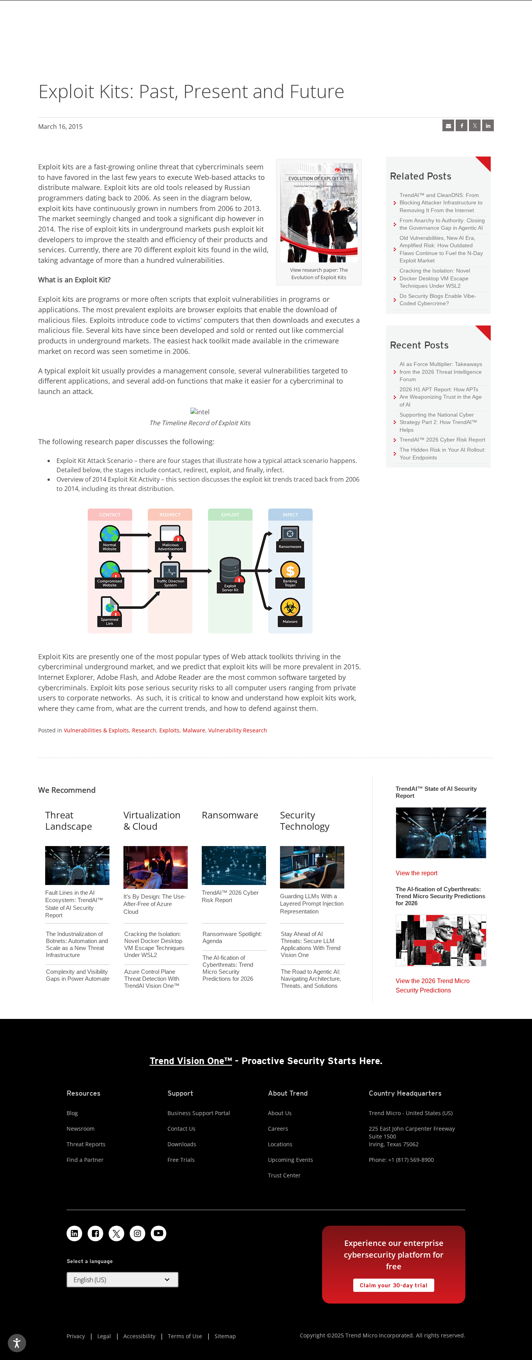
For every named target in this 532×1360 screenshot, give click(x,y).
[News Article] (448, 125)
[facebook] (461, 125)
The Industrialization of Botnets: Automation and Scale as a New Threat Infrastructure (77, 944)
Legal (104, 1336)
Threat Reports (86, 1144)
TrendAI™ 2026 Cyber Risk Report (442, 439)
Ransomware (230, 814)
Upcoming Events (290, 1159)
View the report (416, 871)
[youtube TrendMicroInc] (158, 1233)
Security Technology (304, 820)
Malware (194, 730)
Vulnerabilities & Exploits (96, 730)
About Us (280, 1113)
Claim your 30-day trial (390, 1283)
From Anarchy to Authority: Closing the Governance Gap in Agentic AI (439, 224)
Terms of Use (185, 1336)
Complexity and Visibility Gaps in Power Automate (77, 975)
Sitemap (225, 1336)
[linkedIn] (488, 125)
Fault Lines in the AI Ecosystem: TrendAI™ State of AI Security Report (74, 891)
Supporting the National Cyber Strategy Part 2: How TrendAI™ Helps (435, 422)
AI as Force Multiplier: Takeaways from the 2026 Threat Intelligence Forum (438, 371)
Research (144, 730)
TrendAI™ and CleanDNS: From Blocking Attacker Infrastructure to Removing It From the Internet (438, 202)
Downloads (181, 1144)
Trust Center (284, 1175)
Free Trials (181, 1159)
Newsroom (81, 1128)
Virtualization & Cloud (152, 820)
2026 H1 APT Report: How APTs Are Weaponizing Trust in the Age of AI (438, 397)
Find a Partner (85, 1159)
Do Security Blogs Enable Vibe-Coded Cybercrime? (435, 299)
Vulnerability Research (237, 730)
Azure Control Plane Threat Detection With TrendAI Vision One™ (152, 978)
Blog (72, 1113)
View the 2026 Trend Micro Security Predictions (433, 984)
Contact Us (181, 1128)
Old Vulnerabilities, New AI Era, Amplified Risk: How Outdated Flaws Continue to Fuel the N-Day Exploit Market (438, 249)
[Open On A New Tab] (475, 125)
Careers (278, 1128)
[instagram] (137, 1233)
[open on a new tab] (116, 1233)
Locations (280, 1144)
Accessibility (139, 1336)
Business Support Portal (198, 1113)
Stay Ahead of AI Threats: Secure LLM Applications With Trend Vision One (310, 944)
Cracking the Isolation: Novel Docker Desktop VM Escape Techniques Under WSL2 (432, 278)
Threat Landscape (68, 820)
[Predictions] (441, 938)
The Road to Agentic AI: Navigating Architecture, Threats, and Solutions (311, 978)
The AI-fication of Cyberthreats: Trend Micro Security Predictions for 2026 (228, 968)
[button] (123, 1280)
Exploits (169, 730)
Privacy (76, 1336)
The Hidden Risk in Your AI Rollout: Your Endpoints (440, 453)
